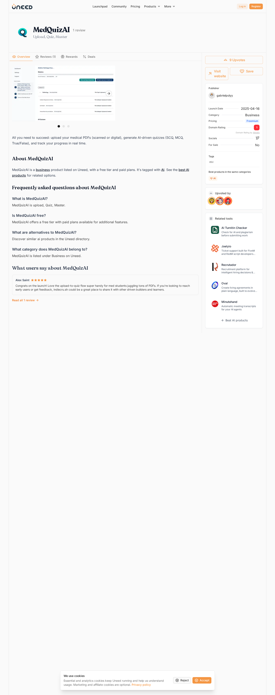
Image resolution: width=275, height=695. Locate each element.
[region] (63, 93)
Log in (242, 6)
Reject (184, 680)
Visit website (220, 73)
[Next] (108, 93)
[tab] (21, 56)
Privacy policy (141, 684)
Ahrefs (256, 132)
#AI (211, 161)
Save (249, 71)
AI (162, 170)
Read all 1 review (23, 300)
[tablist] (105, 57)
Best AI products (236, 320)
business (43, 170)
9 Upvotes (237, 60)
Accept (204, 680)
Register (256, 6)
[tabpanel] (105, 184)
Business (252, 115)
